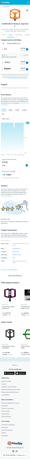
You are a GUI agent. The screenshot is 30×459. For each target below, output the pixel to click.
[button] (3, 43)
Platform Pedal (16, 254)
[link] (10, 301)
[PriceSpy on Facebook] (13, 451)
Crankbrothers (16, 248)
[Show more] (2, 49)
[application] (15, 139)
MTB (13, 258)
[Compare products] (27, 10)
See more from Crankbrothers (9, 270)
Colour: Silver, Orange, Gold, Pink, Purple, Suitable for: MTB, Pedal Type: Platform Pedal (15, 30)
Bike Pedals (6, 6)
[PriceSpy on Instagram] (17, 451)
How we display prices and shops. (17, 77)
